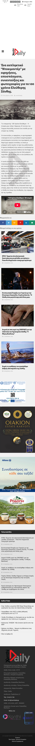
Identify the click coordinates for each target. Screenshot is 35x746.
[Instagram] (15, 2)
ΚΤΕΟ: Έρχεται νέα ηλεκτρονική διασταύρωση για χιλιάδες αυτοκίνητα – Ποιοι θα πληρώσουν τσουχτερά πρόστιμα (16, 258)
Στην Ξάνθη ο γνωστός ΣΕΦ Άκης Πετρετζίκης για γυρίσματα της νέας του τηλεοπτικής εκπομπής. (17, 607)
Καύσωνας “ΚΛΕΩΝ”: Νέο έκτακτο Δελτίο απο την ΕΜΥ (17, 623)
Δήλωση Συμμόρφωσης (17, 741)
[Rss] (19, 2)
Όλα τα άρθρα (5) (7, 634)
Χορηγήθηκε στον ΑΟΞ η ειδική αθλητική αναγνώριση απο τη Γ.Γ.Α (14, 612)
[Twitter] (13, 2)
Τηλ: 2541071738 (9, 697)
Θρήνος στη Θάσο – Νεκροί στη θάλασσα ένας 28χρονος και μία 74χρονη (16, 629)
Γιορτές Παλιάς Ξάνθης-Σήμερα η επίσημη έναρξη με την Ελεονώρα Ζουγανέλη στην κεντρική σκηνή (17, 577)
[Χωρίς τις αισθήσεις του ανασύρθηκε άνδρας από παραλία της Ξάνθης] (17, 353)
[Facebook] (11, 2)
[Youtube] (17, 2)
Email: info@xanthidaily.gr (11, 700)
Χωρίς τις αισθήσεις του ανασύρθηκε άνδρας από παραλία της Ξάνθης (17, 568)
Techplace (17, 737)
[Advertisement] (17, 25)
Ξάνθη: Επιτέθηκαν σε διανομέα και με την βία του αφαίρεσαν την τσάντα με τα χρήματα (17, 618)
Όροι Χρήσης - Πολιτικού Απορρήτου (17, 739)
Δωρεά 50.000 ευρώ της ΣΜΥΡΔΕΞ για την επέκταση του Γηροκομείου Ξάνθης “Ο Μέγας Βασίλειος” (17, 332)
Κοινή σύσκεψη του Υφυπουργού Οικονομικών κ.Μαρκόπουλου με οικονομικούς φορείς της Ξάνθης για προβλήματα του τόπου (16, 587)
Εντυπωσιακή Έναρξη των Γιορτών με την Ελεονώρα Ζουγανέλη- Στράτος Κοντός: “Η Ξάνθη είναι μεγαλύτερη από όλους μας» (17, 295)
